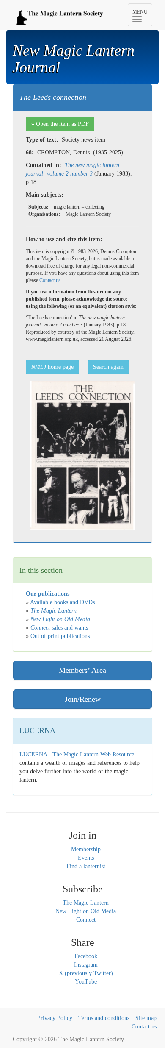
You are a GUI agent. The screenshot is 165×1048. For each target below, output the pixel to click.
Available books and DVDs (62, 602)
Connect (86, 920)
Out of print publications (60, 636)
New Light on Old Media (85, 911)
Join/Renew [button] (83, 699)
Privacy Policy (54, 1018)
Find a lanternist (85, 866)
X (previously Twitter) (86, 973)
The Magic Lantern (86, 903)
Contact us (49, 280)
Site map (146, 1018)
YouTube (86, 981)
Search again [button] (108, 367)
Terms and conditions (103, 1018)
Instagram (86, 965)
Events (86, 858)
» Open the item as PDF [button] (60, 124)
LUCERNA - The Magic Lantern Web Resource (76, 754)
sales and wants (59, 627)
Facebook (85, 956)
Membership (86, 849)
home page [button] (52, 367)
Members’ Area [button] (82, 670)
